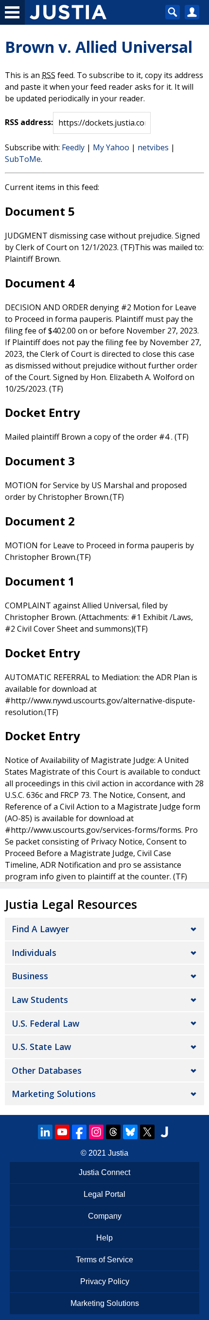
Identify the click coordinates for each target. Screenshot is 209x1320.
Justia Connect (104, 1172)
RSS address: (29, 122)
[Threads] (113, 1132)
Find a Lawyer (40, 929)
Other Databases (47, 1070)
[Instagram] (96, 1132)
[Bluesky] (130, 1132)
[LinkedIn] (45, 1132)
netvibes (153, 147)
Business (30, 976)
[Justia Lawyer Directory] (164, 1132)
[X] (147, 1132)
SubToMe (23, 159)
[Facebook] (79, 1132)
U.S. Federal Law (45, 1023)
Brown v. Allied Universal (98, 46)
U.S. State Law (41, 1046)
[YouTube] (62, 1132)
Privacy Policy (104, 1281)
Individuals (34, 952)
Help (104, 1238)
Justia (118, 1153)
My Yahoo (111, 147)
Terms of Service (104, 1260)
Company (105, 1216)
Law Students (40, 999)
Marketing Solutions (54, 1093)
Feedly (73, 147)
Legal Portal (104, 1194)
